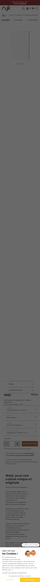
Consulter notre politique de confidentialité (14, 573)
